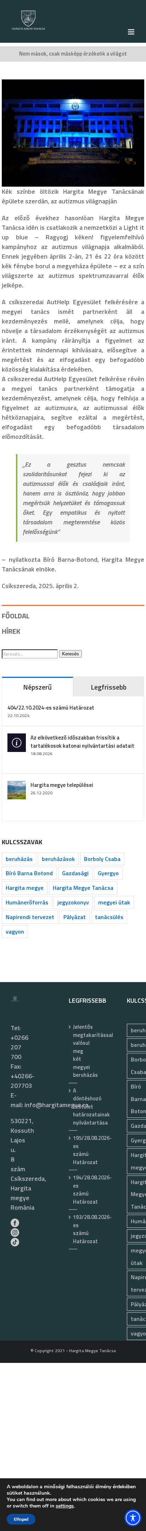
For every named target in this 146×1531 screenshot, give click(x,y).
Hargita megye (25, 887)
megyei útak (114, 902)
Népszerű (37, 686)
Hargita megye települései (61, 785)
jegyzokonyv (73, 902)
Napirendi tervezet (30, 917)
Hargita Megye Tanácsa (83, 887)
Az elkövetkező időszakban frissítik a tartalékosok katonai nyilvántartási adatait (82, 741)
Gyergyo (108, 873)
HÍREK (11, 631)
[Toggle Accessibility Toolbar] (133, 1518)
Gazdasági (75, 873)
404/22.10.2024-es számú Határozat (50, 708)
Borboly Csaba (102, 859)
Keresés (70, 653)
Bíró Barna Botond (29, 873)
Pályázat (74, 917)
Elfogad (21, 1519)
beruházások (58, 859)
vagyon (15, 931)
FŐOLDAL (15, 615)
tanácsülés (109, 917)
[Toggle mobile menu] (131, 32)
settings (65, 1506)
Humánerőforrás (27, 902)
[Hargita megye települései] (16, 785)
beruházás (19, 859)
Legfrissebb (109, 686)
